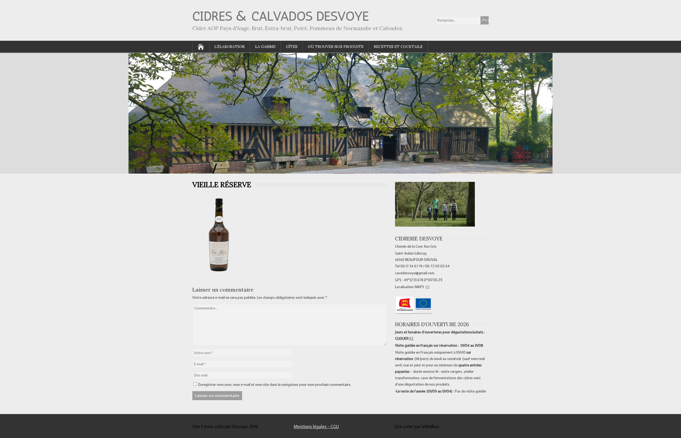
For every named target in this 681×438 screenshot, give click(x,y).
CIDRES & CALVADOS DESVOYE (280, 16)
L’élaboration (229, 46)
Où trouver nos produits (335, 46)
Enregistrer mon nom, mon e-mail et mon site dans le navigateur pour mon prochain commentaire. (274, 384)
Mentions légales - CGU (316, 426)
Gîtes (291, 46)
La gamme (265, 46)
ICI (427, 287)
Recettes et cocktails (398, 46)
